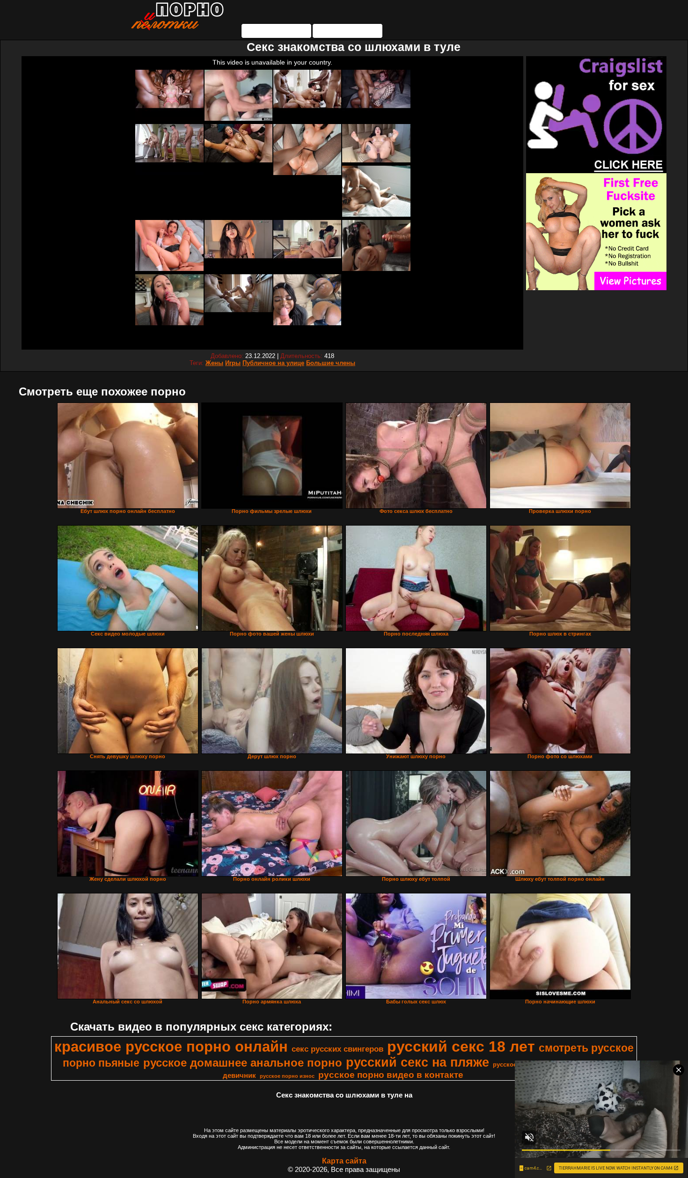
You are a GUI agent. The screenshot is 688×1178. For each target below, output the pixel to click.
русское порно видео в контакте (390, 1075)
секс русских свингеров (337, 1049)
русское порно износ (287, 1076)
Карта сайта (344, 1161)
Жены (214, 362)
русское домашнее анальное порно (242, 1062)
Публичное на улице (273, 362)
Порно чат (348, 31)
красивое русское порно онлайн (171, 1046)
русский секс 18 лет (461, 1046)
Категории (276, 31)
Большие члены (330, 362)
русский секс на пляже (417, 1062)
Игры (233, 362)
